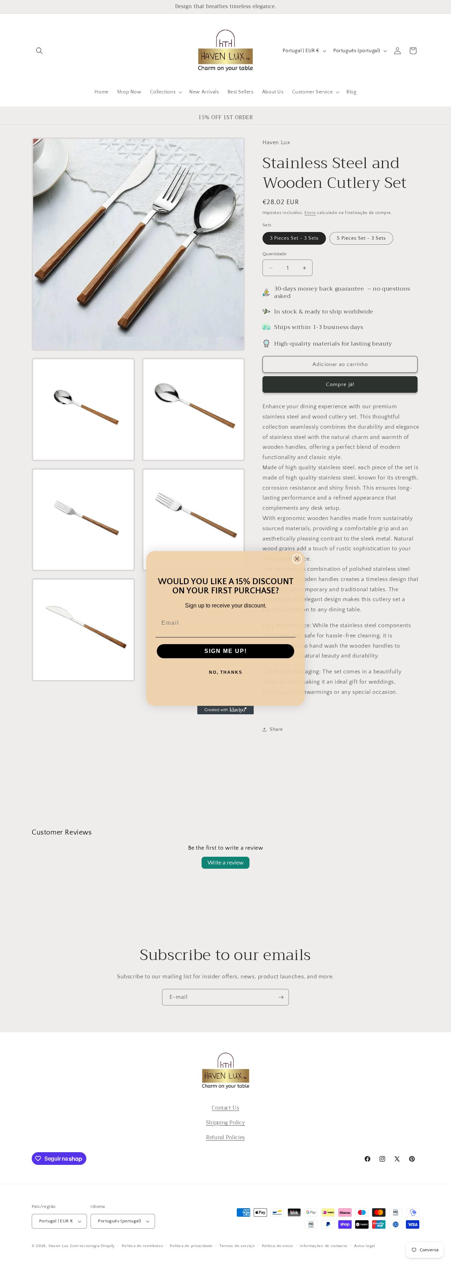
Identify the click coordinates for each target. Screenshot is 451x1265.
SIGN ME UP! (225, 651)
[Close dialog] (297, 559)
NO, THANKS (225, 672)
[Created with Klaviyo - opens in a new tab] (225, 710)
